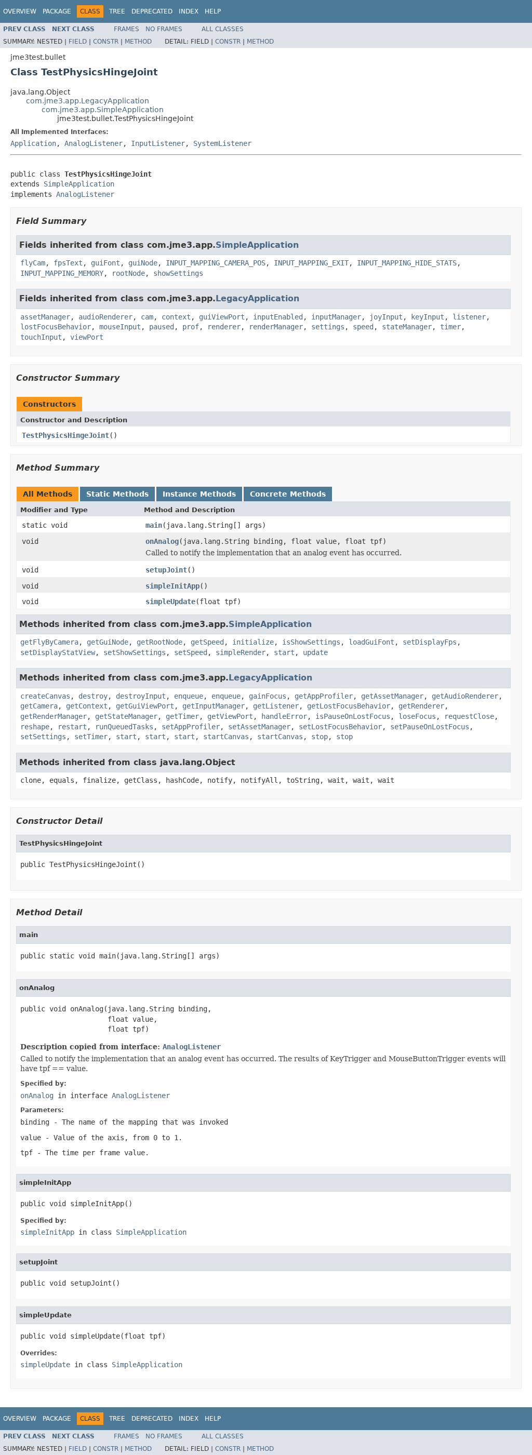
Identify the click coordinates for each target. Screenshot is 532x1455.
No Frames (163, 29)
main (153, 525)
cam (147, 317)
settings (327, 327)
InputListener (158, 143)
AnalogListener (93, 143)
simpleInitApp (172, 586)
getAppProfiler (324, 696)
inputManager (336, 317)
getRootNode (159, 642)
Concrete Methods (288, 494)
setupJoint (166, 570)
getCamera (39, 706)
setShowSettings (134, 652)
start (284, 652)
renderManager (276, 327)
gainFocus (267, 696)
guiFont (105, 263)
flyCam (32, 263)
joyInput (386, 317)
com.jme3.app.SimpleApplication (103, 109)
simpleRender (240, 652)
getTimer (182, 716)
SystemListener (222, 143)
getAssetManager (392, 696)
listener (469, 317)
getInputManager (213, 706)
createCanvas (45, 696)
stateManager (407, 327)
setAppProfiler (191, 727)
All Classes (223, 29)
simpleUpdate (170, 601)
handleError (284, 716)
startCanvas (226, 736)
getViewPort (230, 716)
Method (138, 41)
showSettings (178, 273)
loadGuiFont (371, 642)
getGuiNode (107, 642)
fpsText (68, 263)
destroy (93, 696)
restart (72, 727)
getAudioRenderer (465, 696)
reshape (34, 727)
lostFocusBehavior (55, 327)
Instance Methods (199, 494)
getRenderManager (53, 716)
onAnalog (162, 541)
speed (363, 327)
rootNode (128, 273)
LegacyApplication (257, 298)
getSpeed (207, 642)
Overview (19, 11)
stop (319, 736)
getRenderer (421, 706)
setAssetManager (259, 727)
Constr (105, 41)
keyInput (427, 317)
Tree (117, 11)
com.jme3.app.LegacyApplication (87, 101)
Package (57, 11)
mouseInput (120, 327)
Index (188, 11)
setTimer (91, 736)
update (315, 652)
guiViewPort (222, 317)
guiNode (142, 263)
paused (161, 327)
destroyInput (141, 696)
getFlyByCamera (49, 642)
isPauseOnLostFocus (352, 716)
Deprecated (151, 11)
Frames (126, 29)
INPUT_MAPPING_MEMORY (61, 273)
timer (450, 327)
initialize (253, 642)
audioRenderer (105, 317)
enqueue (188, 696)
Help (213, 11)
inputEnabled (278, 317)
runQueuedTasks (124, 727)
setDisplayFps (430, 642)
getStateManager (126, 716)
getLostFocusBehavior (348, 706)
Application (33, 143)
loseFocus (417, 716)
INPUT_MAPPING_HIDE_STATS (407, 263)
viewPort (86, 337)
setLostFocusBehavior (340, 727)
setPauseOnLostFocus (429, 727)
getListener (276, 706)
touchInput (41, 337)
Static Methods (117, 494)
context (176, 317)
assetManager (45, 317)
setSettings (43, 736)
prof (190, 327)
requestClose (469, 716)
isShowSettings (311, 642)
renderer (224, 327)
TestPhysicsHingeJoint (65, 435)
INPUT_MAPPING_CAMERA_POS (215, 263)
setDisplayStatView (57, 652)
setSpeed (190, 652)
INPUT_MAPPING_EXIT (311, 263)
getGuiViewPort (145, 706)
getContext (87, 706)
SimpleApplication (79, 184)
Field (78, 41)
